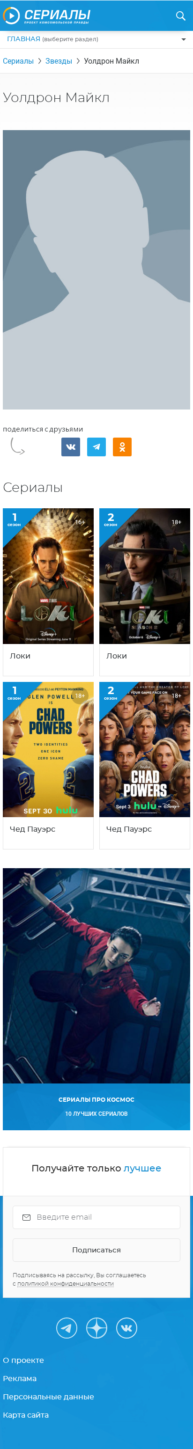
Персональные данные (48, 1397)
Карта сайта (26, 1415)
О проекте (23, 1360)
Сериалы (18, 61)
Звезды (58, 61)
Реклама (20, 1379)
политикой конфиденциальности (65, 1284)
